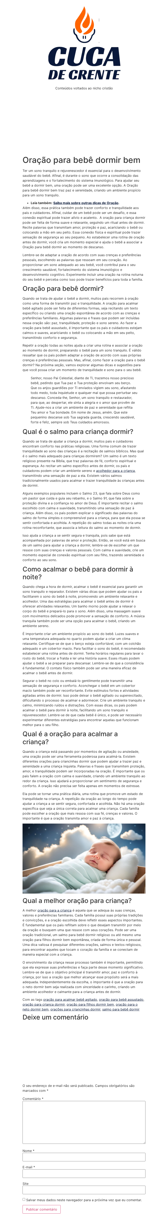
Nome (28, 1150)
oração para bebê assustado (121, 999)
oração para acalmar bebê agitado (70, 999)
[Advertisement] (84, 124)
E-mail (29, 1167)
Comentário (33, 1098)
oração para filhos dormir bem (90, 1004)
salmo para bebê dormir (121, 1009)
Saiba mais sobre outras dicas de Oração (85, 203)
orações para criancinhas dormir (75, 1009)
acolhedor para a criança (115, 471)
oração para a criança (54, 910)
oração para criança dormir (44, 1004)
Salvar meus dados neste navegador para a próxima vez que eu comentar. (84, 1200)
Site (25, 1183)
